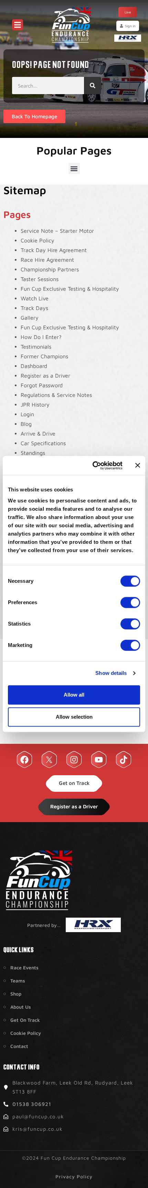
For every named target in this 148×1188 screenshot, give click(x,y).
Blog (26, 424)
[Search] (92, 85)
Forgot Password (42, 385)
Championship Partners (50, 269)
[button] (74, 168)
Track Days (34, 308)
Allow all (74, 695)
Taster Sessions (40, 279)
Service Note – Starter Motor (57, 231)
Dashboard (34, 366)
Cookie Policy (37, 240)
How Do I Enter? (41, 337)
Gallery (30, 318)
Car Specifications (43, 443)
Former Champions (44, 356)
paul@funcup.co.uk (38, 1116)
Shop (15, 994)
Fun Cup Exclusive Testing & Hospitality (70, 289)
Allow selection (74, 717)
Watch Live (35, 298)
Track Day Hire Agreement (54, 250)
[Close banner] (137, 465)
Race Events (24, 967)
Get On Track (25, 1020)
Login (27, 414)
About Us (20, 1007)
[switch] (130, 602)
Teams (17, 981)
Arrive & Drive (38, 433)
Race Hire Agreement (47, 260)
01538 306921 (31, 1104)
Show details (111, 673)
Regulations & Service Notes (56, 395)
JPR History (35, 404)
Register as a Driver (45, 375)
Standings (33, 453)
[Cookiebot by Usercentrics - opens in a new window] (93, 465)
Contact (19, 1046)
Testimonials (36, 346)
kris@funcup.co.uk (37, 1129)
